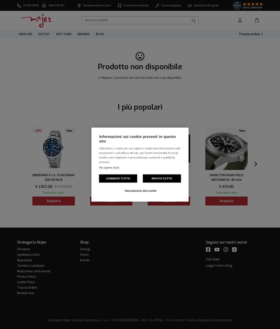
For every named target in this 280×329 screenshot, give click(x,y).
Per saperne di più (109, 167)
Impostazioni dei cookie (141, 190)
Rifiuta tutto (162, 178)
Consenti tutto (118, 178)
